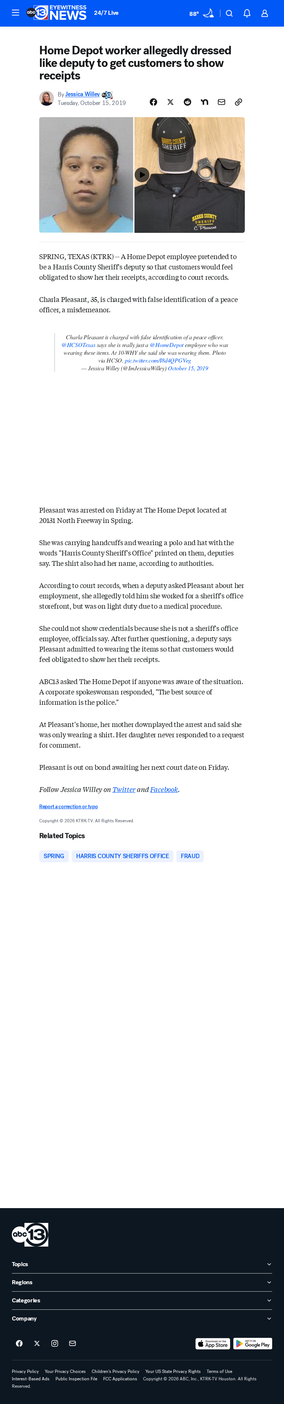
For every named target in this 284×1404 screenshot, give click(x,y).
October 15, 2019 (188, 368)
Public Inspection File (76, 1379)
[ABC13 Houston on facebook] (19, 1343)
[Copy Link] (238, 102)
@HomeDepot (166, 345)
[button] (15, 12)
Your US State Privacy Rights (173, 1371)
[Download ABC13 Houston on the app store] (213, 1344)
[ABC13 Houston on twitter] (37, 1343)
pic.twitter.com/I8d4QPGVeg (158, 360)
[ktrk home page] (30, 1235)
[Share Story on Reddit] (187, 102)
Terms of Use (219, 1371)
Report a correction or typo (68, 806)
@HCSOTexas (78, 345)
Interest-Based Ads (31, 1379)
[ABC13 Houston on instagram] (54, 1343)
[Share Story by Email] (221, 102)
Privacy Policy (25, 1371)
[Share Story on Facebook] (153, 102)
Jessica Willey (82, 94)
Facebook (164, 789)
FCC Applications (120, 1379)
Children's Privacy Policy (115, 1371)
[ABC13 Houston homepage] (56, 13)
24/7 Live (106, 13)
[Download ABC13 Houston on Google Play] (252, 1344)
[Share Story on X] (170, 102)
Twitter (124, 789)
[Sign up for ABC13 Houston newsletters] (72, 1343)
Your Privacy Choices (65, 1371)
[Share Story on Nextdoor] (204, 102)
